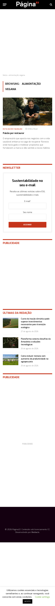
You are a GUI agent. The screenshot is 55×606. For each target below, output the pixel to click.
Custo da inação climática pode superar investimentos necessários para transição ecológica (35, 323)
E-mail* (27, 201)
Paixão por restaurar (13, 133)
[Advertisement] (27, 41)
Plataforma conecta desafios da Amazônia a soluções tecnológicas (35, 342)
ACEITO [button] (27, 601)
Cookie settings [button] (42, 597)
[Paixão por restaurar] (27, 111)
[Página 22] (27, 4)
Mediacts (35, 532)
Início (5, 75)
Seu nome (27, 212)
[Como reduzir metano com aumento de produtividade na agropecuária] (10, 359)
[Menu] (4, 4)
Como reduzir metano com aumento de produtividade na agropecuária (34, 359)
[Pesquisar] (50, 4)
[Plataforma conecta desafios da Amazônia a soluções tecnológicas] (10, 342)
